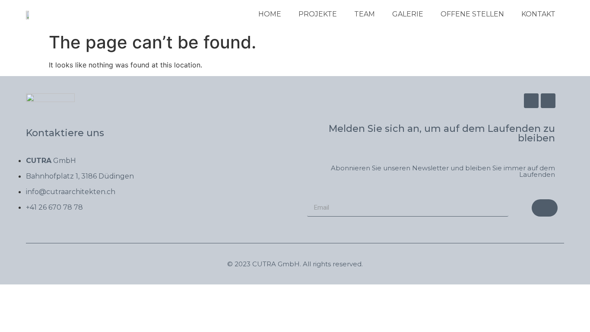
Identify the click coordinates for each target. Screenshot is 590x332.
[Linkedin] (548, 100)
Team (364, 14)
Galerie (407, 14)
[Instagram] (531, 100)
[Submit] (545, 208)
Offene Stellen (472, 14)
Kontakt (538, 14)
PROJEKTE (317, 14)
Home (269, 14)
